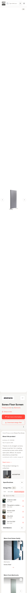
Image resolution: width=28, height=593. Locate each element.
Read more (6, 462)
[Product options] (21, 543)
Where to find (8, 412)
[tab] (5, 492)
